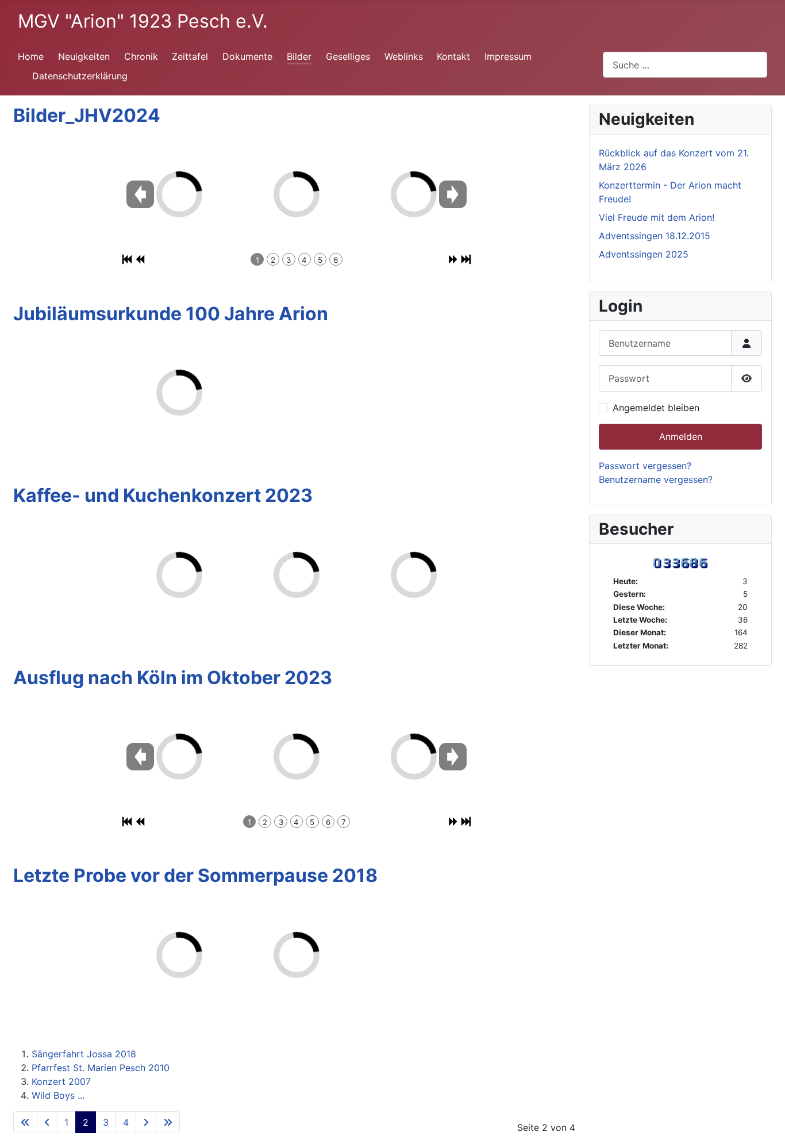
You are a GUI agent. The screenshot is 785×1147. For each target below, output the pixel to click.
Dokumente (247, 56)
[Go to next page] (146, 1122)
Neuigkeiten (84, 56)
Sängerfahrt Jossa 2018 (84, 1054)
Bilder (299, 56)
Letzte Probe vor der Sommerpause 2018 (195, 875)
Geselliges (348, 56)
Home (31, 56)
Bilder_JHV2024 (86, 115)
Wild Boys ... (58, 1095)
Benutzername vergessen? (656, 479)
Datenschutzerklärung (80, 76)
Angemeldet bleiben (656, 407)
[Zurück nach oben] (765, 1126)
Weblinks (403, 56)
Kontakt (453, 56)
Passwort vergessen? (645, 465)
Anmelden (680, 436)
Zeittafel (190, 56)
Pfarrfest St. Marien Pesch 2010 (101, 1067)
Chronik (141, 56)
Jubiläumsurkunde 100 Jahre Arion (170, 313)
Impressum (508, 56)
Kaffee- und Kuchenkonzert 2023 (163, 495)
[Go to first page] (25, 1122)
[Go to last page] (168, 1122)
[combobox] (685, 65)
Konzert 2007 (61, 1081)
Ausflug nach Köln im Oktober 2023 (172, 677)
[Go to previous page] (47, 1122)
